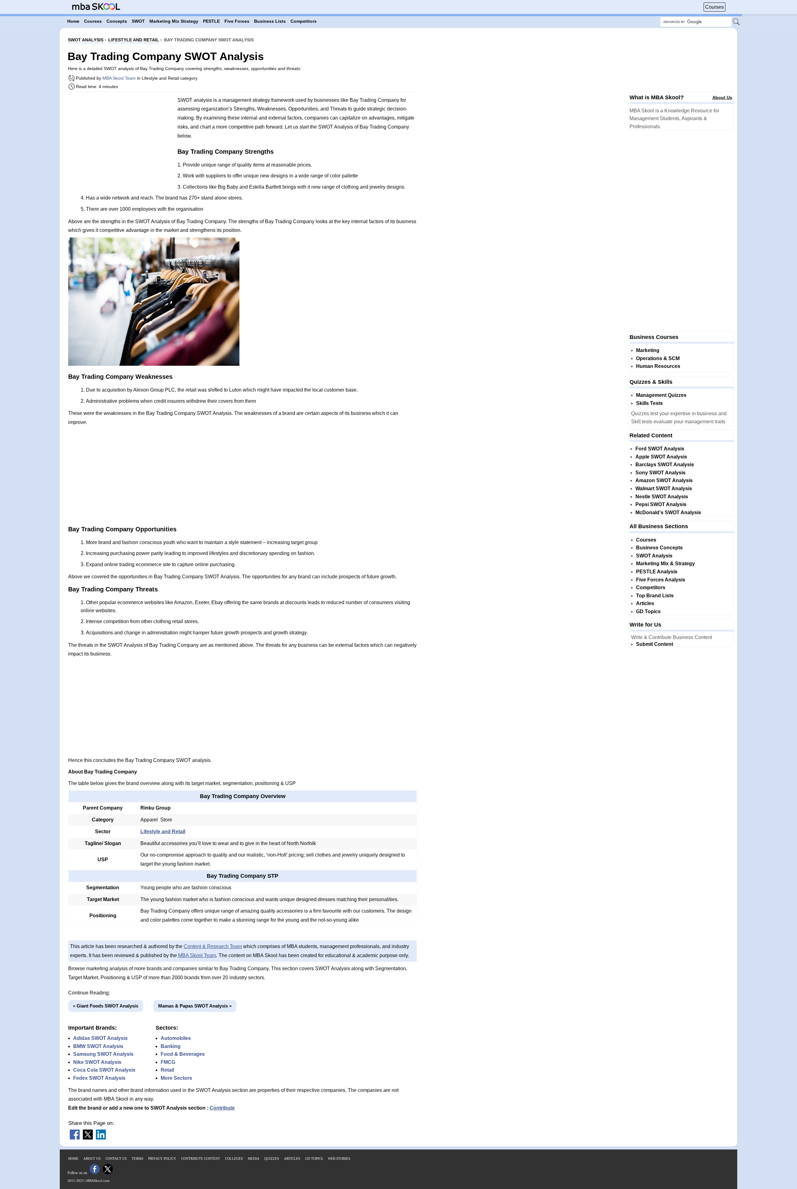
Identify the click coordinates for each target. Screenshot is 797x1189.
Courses (714, 7)
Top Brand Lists (655, 595)
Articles (645, 603)
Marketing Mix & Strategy (665, 563)
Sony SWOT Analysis (660, 472)
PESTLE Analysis (656, 571)
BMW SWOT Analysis (98, 1046)
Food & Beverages (183, 1054)
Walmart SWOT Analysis (663, 488)
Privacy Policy (162, 1158)
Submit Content (654, 644)
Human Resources (658, 366)
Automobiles (176, 1038)
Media (253, 1158)
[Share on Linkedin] (101, 1137)
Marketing (647, 350)
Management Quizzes (661, 395)
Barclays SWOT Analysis (664, 464)
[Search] (736, 22)
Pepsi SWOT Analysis (660, 504)
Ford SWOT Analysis (659, 448)
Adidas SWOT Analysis (100, 1038)
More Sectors (176, 1078)
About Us (722, 97)
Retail (167, 1070)
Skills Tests (649, 403)
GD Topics (648, 611)
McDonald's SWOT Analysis (668, 512)
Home (73, 1158)
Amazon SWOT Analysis (664, 480)
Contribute (222, 1108)
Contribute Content (200, 1158)
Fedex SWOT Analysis (99, 1078)
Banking (171, 1046)
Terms (137, 1158)
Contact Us (116, 1158)
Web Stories (339, 1158)
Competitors (650, 587)
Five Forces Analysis (660, 579)
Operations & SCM (658, 358)
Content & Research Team (213, 946)
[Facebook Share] (75, 1137)
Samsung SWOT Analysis (103, 1054)
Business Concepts (659, 547)
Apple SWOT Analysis (661, 456)
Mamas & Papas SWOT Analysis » (195, 1005)
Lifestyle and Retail (162, 831)
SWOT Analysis (654, 555)
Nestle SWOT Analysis (661, 496)
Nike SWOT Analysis (97, 1062)
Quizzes (271, 1158)
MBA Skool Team (119, 78)
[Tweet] (88, 1137)
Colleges (234, 1158)
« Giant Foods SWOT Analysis (105, 1005)
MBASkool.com (98, 1180)
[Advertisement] (120, 140)
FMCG (168, 1062)
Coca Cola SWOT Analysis (104, 1070)
